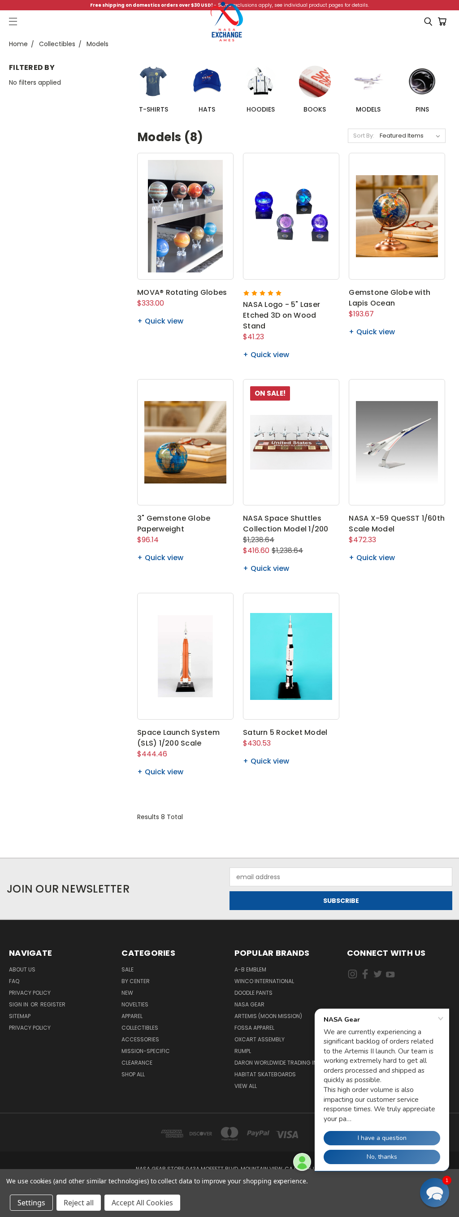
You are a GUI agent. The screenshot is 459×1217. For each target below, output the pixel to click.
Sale (127, 969)
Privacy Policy (30, 993)
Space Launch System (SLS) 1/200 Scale (178, 737)
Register (52, 1004)
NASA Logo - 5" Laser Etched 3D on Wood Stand (281, 315)
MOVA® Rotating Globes (182, 292)
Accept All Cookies (142, 1203)
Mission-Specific (145, 1051)
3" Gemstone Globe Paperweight (173, 523)
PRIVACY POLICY (30, 1027)
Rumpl (242, 1051)
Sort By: (363, 135)
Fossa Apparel (254, 1027)
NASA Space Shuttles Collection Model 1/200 (286, 523)
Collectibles (139, 1027)
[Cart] (443, 21)
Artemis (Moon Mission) (268, 1016)
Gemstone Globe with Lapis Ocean (389, 297)
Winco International (264, 981)
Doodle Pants (253, 993)
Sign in (19, 1004)
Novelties (134, 1004)
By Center (135, 981)
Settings (31, 1203)
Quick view (164, 321)
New (127, 993)
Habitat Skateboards (265, 1074)
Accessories (140, 1039)
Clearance (136, 1062)
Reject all (79, 1203)
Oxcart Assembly (259, 1039)
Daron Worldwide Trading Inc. (278, 1062)
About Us (22, 969)
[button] (434, 1192)
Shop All (133, 1074)
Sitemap (19, 1016)
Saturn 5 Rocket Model (285, 732)
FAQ (14, 981)
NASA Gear (249, 1004)
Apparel (132, 1016)
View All (245, 1086)
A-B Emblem (250, 969)
